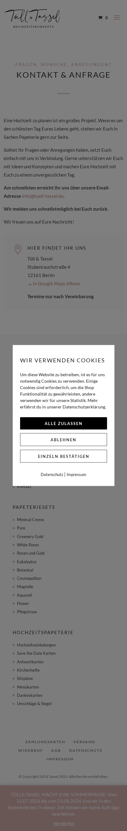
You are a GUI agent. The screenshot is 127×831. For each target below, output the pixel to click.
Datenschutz (52, 474)
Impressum (76, 474)
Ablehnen (63, 439)
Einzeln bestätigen (63, 456)
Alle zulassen (64, 423)
